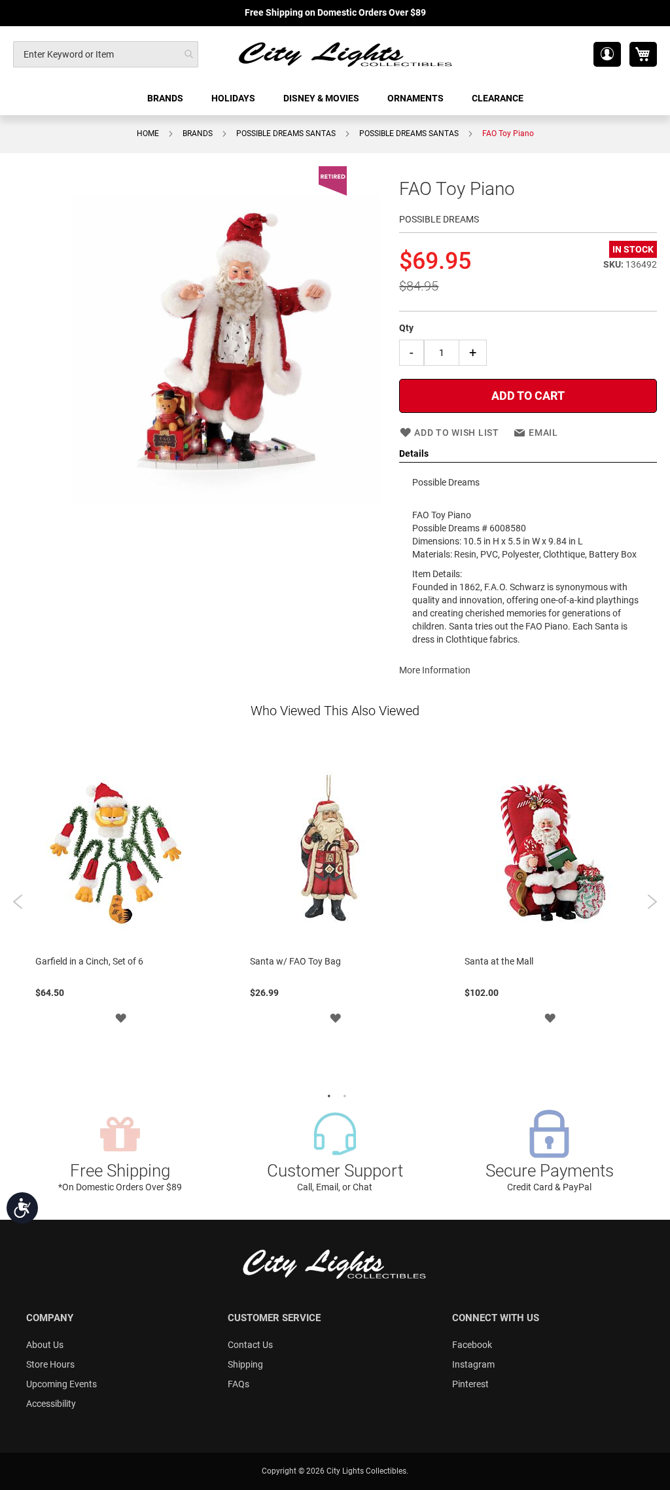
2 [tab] (342, 1094)
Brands (198, 133)
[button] (607, 54)
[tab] (528, 454)
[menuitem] (166, 98)
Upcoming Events (61, 1384)
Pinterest (470, 1384)
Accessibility (51, 1403)
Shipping (245, 1364)
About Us (44, 1344)
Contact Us (250, 1344)
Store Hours (50, 1364)
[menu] (335, 98)
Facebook (472, 1344)
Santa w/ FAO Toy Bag (295, 961)
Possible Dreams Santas (286, 133)
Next (652, 902)
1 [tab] (327, 1094)
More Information (434, 670)
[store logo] (346, 54)
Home (148, 133)
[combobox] (105, 54)
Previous (18, 902)
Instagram (473, 1364)
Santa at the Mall (499, 961)
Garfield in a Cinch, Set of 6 (89, 961)
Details (414, 453)
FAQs (238, 1384)
